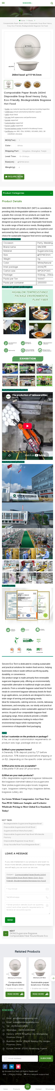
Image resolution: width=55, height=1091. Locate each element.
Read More (13, 994)
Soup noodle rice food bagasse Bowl (21, 844)
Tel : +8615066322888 (17, 1026)
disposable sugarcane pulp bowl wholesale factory (24, 836)
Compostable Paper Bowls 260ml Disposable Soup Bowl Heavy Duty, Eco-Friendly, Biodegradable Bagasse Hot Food (26, 878)
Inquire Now (15, 177)
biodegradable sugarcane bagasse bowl (23, 824)
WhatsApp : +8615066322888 (21, 1030)
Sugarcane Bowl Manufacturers (18, 831)
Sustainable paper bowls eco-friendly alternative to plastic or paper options (40, 984)
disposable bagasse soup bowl (18, 841)
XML (5, 1074)
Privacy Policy (15, 1074)
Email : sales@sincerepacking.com (23, 1022)
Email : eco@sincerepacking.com (22, 1018)
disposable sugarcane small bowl (19, 827)
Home (23, 20)
